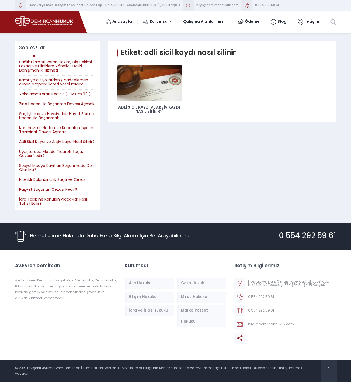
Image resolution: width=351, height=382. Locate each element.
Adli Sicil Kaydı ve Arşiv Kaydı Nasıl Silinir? (149, 110)
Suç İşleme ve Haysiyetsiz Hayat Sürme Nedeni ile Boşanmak (56, 116)
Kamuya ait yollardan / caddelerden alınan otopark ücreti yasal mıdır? (53, 82)
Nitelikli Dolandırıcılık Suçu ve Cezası (52, 180)
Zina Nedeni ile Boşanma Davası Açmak (56, 104)
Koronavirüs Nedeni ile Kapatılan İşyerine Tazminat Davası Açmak (57, 130)
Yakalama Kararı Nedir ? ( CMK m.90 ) (55, 94)
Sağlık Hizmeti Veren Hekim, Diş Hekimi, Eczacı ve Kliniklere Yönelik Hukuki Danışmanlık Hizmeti (56, 66)
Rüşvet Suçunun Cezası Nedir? (48, 190)
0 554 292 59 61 (307, 236)
